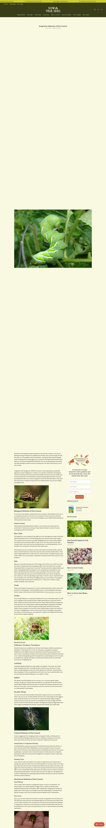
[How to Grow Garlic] (79, 556)
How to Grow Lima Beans (77, 593)
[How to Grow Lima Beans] (79, 581)
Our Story (6, 4)
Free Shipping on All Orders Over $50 (33, 1)
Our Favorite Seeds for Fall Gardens (77, 541)
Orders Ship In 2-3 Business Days (60, 1)
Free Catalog (20, 4)
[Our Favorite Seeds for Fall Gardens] (79, 529)
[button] (46, 15)
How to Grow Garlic (75, 568)
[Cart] (101, 9)
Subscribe (79, 497)
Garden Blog (12, 4)
